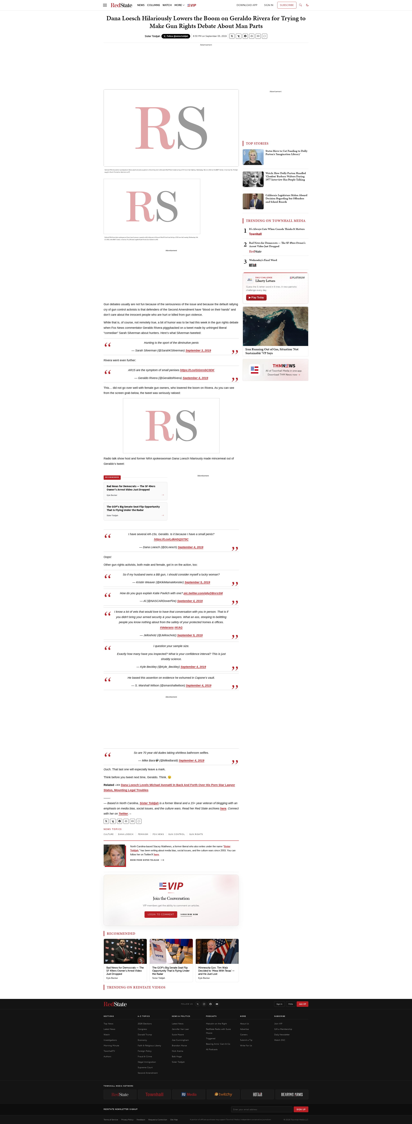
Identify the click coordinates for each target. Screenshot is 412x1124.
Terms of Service (111, 1120)
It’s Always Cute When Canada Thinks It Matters (276, 229)
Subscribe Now (189, 915)
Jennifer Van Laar (180, 1029)
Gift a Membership (283, 1029)
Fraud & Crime (145, 1056)
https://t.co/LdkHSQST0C (171, 539)
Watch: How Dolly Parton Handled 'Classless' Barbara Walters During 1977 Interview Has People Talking (286, 176)
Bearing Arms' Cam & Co (218, 1044)
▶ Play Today (256, 297)
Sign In (279, 1004)
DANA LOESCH (125, 834)
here (223, 808)
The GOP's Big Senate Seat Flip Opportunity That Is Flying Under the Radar (171, 970)
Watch (107, 1034)
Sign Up (301, 1109)
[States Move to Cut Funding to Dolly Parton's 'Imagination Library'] (253, 157)
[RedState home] (115, 1004)
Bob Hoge (177, 1056)
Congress (142, 1029)
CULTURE (109, 834)
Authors (107, 1056)
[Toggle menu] (105, 5)
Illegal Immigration (147, 1062)
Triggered (210, 1038)
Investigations (110, 1040)
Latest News (109, 1029)
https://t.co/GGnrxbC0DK (197, 370)
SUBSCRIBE (287, 5)
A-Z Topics (144, 1016)
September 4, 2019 (195, 378)
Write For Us (246, 1045)
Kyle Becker (112, 978)
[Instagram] (204, 1004)
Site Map (174, 1120)
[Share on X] (231, 36)
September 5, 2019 (197, 582)
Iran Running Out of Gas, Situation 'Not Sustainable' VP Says (272, 351)
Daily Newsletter (282, 1034)
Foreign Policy (144, 1051)
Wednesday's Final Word (263, 260)
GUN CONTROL (176, 834)
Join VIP (302, 1004)
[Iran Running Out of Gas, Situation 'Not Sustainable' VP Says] (275, 326)
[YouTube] (217, 1004)
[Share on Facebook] (245, 36)
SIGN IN (268, 5)
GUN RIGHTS (196, 834)
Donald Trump (145, 1034)
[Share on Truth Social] (238, 36)
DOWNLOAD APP (247, 5)
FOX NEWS (158, 834)
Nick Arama (177, 1051)
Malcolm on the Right (216, 1023)
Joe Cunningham (180, 1040)
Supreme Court (145, 1067)
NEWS (141, 5)
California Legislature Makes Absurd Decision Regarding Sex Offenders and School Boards (286, 199)
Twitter (123, 813)
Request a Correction (157, 1120)
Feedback (141, 1120)
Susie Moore (178, 1034)
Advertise (244, 1029)
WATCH (167, 5)
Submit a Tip (246, 1040)
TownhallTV (109, 1051)
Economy (142, 1040)
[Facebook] (210, 1004)
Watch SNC (279, 1040)
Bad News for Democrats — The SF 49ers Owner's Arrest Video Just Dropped (125, 970)
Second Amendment (148, 1073)
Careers (244, 1034)
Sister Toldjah (152, 36)
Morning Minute (111, 1045)
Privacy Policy (127, 1120)
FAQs (290, 1004)
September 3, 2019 (198, 350)
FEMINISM (143, 834)
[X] (197, 1004)
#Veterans (167, 627)
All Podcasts (212, 1049)
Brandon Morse (179, 1045)
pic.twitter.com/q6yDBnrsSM (203, 593)
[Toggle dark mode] (307, 5)
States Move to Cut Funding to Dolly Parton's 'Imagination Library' (286, 152)
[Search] (300, 5)
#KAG (178, 627)
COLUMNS (153, 5)
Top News (108, 1023)
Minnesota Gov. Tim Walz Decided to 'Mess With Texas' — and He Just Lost (216, 970)
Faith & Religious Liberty (149, 1045)
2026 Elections (145, 1023)
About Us (244, 1023)
